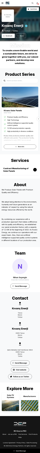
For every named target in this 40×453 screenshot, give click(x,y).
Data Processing (31, 443)
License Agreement (9, 443)
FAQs (20, 437)
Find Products (33, 434)
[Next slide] (38, 119)
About (4, 434)
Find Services (22, 434)
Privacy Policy (21, 443)
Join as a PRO (12, 434)
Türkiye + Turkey (11, 31)
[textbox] (20, 215)
